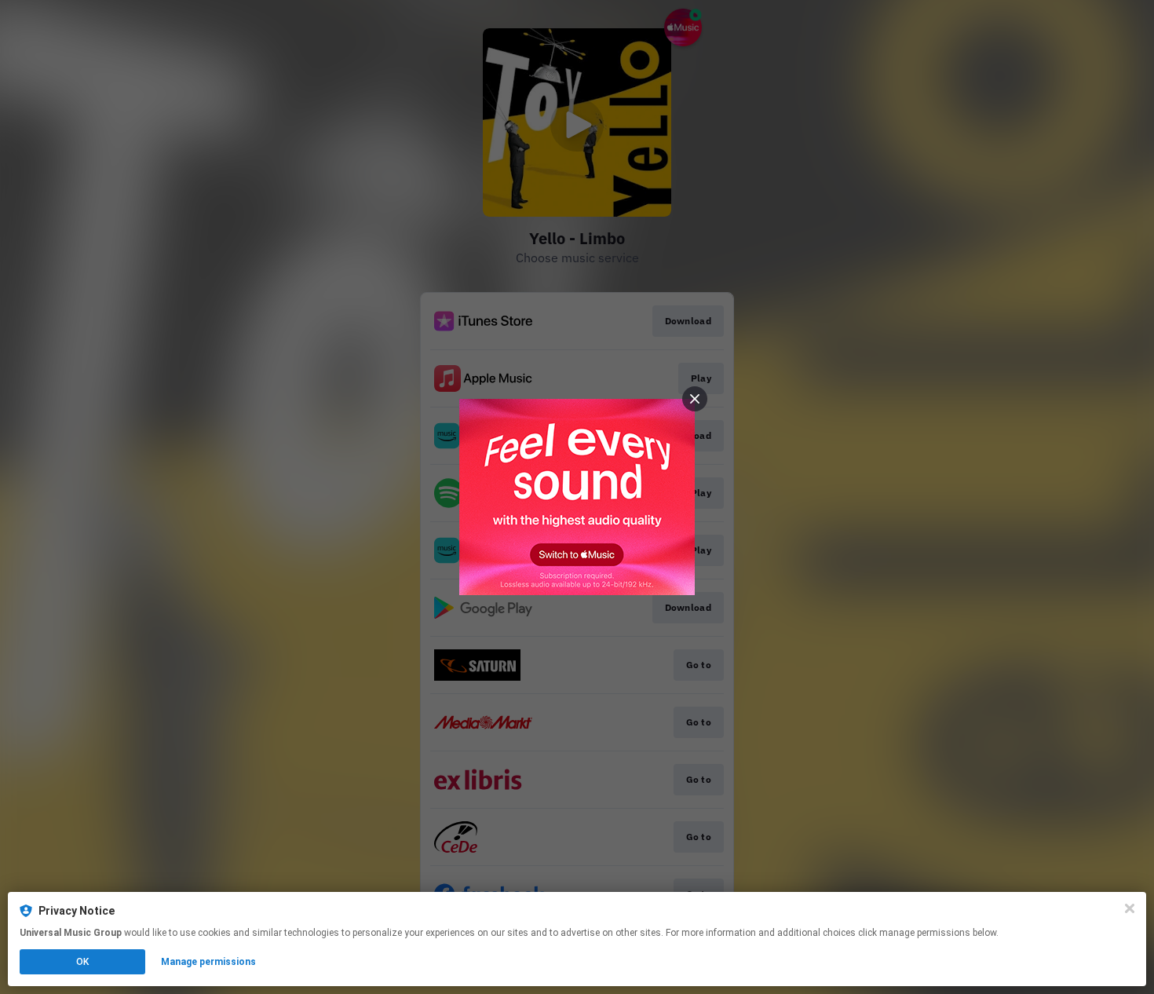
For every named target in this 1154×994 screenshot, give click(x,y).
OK (82, 961)
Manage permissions (208, 961)
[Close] (1129, 908)
